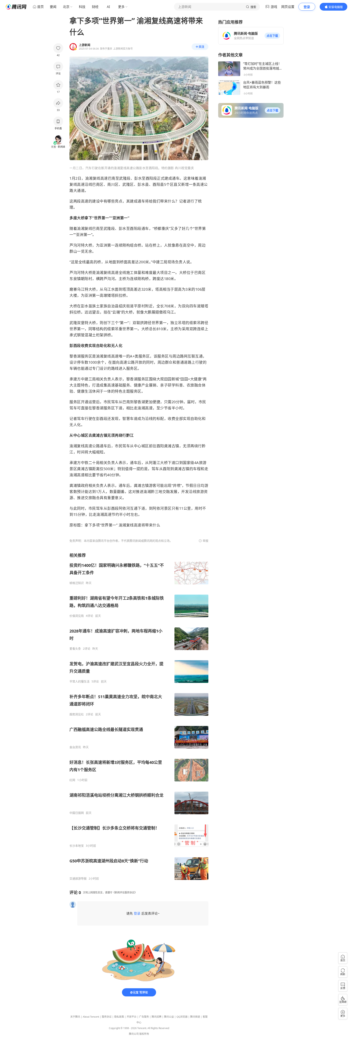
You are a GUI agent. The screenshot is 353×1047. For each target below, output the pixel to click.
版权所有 (144, 1034)
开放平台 (131, 1016)
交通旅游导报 (78, 878)
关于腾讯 (75, 1016)
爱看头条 (75, 648)
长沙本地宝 (76, 845)
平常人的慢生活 (79, 681)
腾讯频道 (195, 1016)
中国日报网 (76, 812)
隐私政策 (119, 1016)
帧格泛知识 (76, 583)
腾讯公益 (169, 1016)
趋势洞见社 (76, 714)
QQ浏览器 (182, 1016)
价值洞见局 (76, 615)
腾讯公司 (134, 1034)
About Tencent (91, 1016)
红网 (72, 780)
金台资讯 (75, 747)
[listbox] (138, 716)
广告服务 (144, 1016)
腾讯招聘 (156, 1016)
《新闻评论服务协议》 (124, 892)
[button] (272, 36)
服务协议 (107, 1016)
